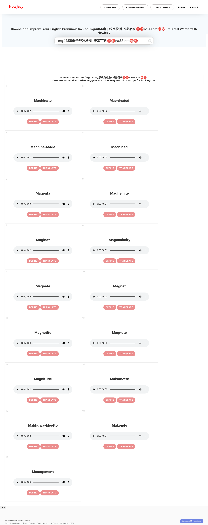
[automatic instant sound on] (194, 17)
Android (194, 7)
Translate (49, 121)
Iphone (181, 7)
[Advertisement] (104, 59)
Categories (110, 7)
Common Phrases (135, 7)
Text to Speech (162, 7)
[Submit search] (150, 40)
